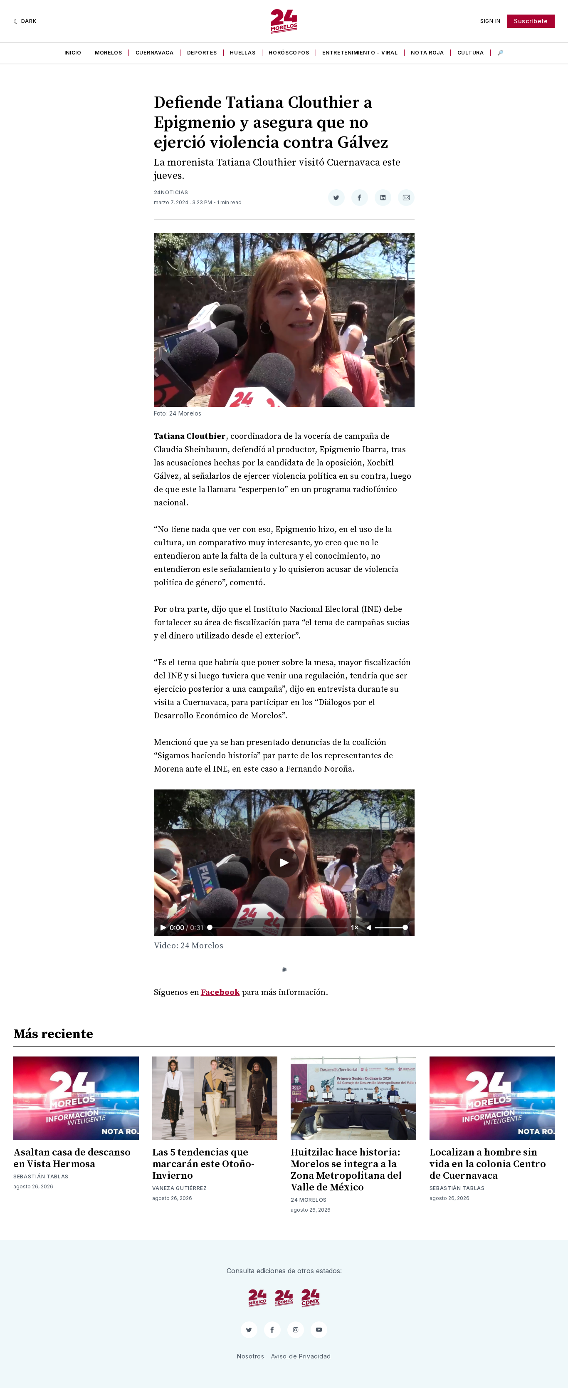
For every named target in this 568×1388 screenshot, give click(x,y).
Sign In (490, 21)
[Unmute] (370, 928)
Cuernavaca (155, 52)
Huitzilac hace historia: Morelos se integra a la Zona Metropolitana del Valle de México (346, 1170)
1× (355, 927)
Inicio (72, 52)
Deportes (202, 52)
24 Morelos (309, 1200)
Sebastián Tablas (41, 1176)
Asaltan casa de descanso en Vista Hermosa (72, 1158)
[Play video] (284, 863)
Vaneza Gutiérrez (179, 1188)
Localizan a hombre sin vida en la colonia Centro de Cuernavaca (488, 1164)
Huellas (242, 52)
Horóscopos (289, 52)
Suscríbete (531, 21)
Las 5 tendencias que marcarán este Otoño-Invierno (203, 1164)
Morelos (108, 52)
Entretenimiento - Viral (360, 52)
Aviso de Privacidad (301, 1356)
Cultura (470, 52)
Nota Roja (427, 52)
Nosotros (250, 1356)
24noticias (171, 192)
